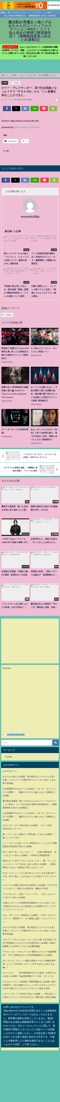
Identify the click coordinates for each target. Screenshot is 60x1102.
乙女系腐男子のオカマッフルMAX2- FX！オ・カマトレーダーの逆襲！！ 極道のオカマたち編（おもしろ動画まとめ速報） (29, 792)
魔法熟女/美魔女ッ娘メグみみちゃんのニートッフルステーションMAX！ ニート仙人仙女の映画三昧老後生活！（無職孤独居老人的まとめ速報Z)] (30, 804)
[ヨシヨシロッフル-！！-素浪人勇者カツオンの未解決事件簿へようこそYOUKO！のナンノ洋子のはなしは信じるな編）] (29, 964)
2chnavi (7, 668)
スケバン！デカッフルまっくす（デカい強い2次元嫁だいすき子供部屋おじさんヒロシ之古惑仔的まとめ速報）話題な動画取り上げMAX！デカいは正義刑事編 (30, 943)
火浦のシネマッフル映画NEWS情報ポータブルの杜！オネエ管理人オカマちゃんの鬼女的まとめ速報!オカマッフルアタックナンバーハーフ (29, 906)
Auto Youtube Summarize (27, 127)
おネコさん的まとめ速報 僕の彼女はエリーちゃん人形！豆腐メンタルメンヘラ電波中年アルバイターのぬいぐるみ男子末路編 (29, 779)
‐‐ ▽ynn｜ (16, 83)
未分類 (4, 82)
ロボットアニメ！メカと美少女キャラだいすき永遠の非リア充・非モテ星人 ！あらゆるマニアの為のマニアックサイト (29, 876)
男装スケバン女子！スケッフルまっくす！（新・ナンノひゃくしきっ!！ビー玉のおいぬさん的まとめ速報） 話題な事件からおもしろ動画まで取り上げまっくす (29, 864)
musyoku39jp (30, 216)
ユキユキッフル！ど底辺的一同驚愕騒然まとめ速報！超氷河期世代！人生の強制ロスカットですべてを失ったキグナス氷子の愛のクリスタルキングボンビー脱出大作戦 (29, 985)
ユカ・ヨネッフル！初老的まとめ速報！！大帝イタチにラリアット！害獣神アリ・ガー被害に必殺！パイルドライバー (29, 918)
